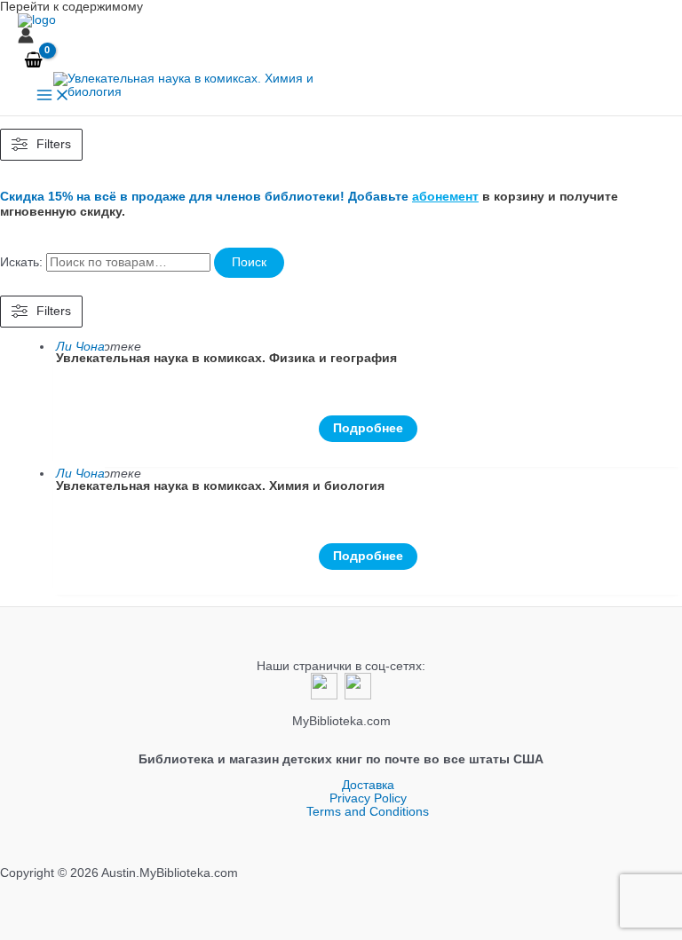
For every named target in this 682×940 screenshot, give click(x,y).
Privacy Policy (368, 798)
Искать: (21, 262)
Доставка (368, 785)
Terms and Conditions (367, 811)
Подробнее (368, 428)
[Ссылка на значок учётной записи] (26, 37)
